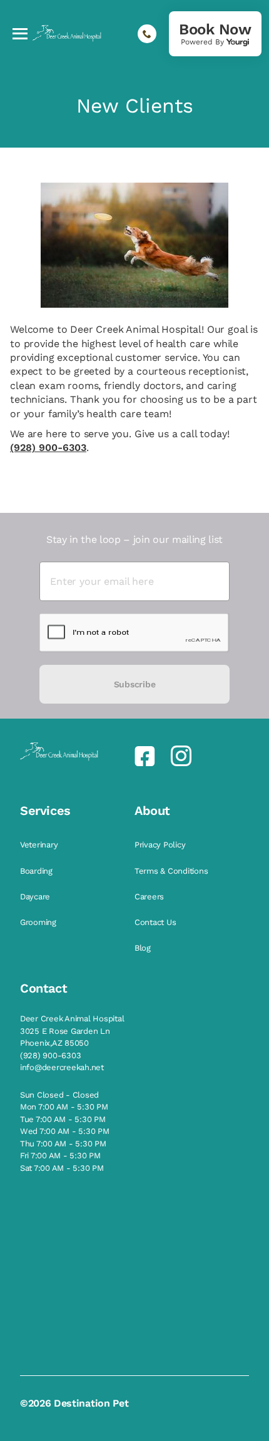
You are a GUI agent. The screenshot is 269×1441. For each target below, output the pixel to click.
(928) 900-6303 (48, 447)
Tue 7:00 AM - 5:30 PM (63, 1119)
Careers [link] (150, 896)
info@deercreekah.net (62, 1067)
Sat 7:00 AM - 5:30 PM (62, 1168)
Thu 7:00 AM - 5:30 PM (63, 1143)
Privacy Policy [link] (161, 844)
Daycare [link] (36, 896)
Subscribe (134, 684)
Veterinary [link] (40, 844)
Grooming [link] (39, 922)
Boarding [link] (37, 871)
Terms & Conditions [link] (172, 871)
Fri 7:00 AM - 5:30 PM (60, 1155)
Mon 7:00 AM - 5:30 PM (64, 1106)
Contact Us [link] (156, 922)
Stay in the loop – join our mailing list (134, 539)
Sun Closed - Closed (59, 1095)
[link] (215, 33)
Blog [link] (143, 948)
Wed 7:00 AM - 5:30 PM (64, 1131)
